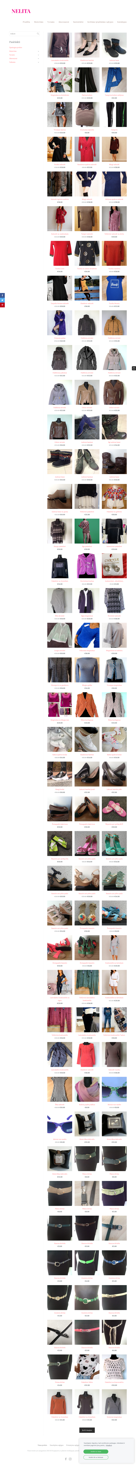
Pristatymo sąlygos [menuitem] (73, 1445)
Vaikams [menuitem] (12, 62)
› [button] (38, 51)
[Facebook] (66, 1459)
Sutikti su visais (96, 1451)
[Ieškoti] (38, 33)
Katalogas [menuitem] (122, 22)
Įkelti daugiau (87, 1430)
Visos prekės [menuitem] (42, 1445)
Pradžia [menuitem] (26, 22)
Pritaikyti (109, 1445)
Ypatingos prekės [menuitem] (15, 47)
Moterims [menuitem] (38, 22)
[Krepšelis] (134, 368)
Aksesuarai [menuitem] (63, 22)
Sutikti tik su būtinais (96, 1457)
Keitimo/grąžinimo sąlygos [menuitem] (100, 22)
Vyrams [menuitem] (51, 22)
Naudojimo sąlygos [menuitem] (56, 1445)
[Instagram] (70, 1459)
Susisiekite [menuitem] (78, 22)
